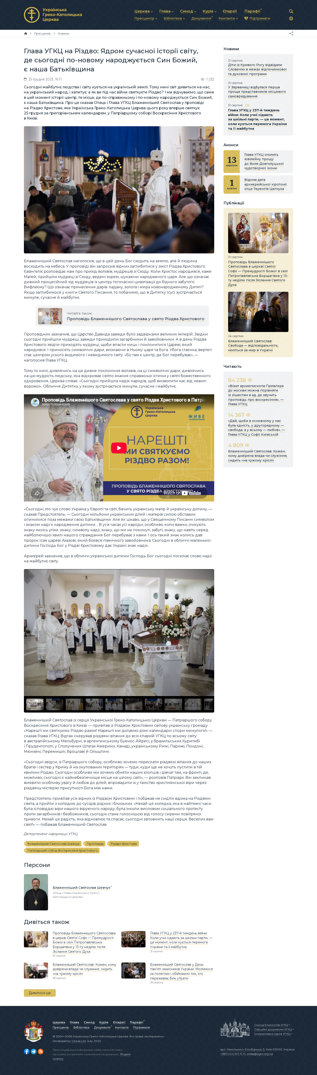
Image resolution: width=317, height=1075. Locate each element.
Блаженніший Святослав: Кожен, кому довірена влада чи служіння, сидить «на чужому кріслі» (84, 969)
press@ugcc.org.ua (260, 1053)
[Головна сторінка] (25, 33)
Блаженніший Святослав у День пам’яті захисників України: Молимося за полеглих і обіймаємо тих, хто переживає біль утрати (181, 971)
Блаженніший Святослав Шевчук (54, 844)
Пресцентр (61, 1027)
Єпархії (119, 1022)
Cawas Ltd (78, 1041)
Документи (102, 1027)
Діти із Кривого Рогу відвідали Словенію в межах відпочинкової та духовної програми (257, 69)
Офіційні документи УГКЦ (273, 1029)
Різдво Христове (124, 844)
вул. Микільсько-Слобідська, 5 (242, 1049)
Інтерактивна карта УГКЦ (272, 1033)
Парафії (136, 1022)
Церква (59, 1022)
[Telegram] (33, 1051)
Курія (103, 1022)
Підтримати (141, 1027)
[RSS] (40, 1051)
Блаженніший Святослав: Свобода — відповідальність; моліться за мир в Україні (253, 345)
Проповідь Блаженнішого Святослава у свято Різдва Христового (135, 318)
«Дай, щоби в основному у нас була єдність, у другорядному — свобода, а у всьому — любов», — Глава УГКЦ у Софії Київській (256, 428)
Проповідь (95, 844)
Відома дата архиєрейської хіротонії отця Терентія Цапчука (265, 184)
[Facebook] (26, 1051)
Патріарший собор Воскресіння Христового (63, 850)
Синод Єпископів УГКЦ (271, 1025)
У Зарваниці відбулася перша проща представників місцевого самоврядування (257, 91)
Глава (74, 1022)
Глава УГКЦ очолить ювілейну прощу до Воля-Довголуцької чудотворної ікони (264, 161)
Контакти (122, 1027)
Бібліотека (81, 1027)
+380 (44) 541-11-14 (233, 1053)
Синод (89, 1022)
